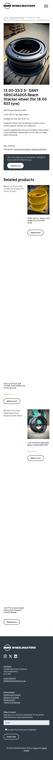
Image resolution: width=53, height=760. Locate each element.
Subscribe (11, 736)
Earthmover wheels (22, 149)
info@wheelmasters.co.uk (15, 681)
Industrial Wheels (17, 17)
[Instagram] (5, 656)
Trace (35, 748)
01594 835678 (10, 678)
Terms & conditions (12, 702)
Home (6, 17)
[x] (10, 656)
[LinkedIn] (15, 656)
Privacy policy (9, 700)
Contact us (15, 165)
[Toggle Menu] (46, 6)
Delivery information (12, 695)
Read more (35, 232)
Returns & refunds (11, 697)
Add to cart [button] (12, 401)
